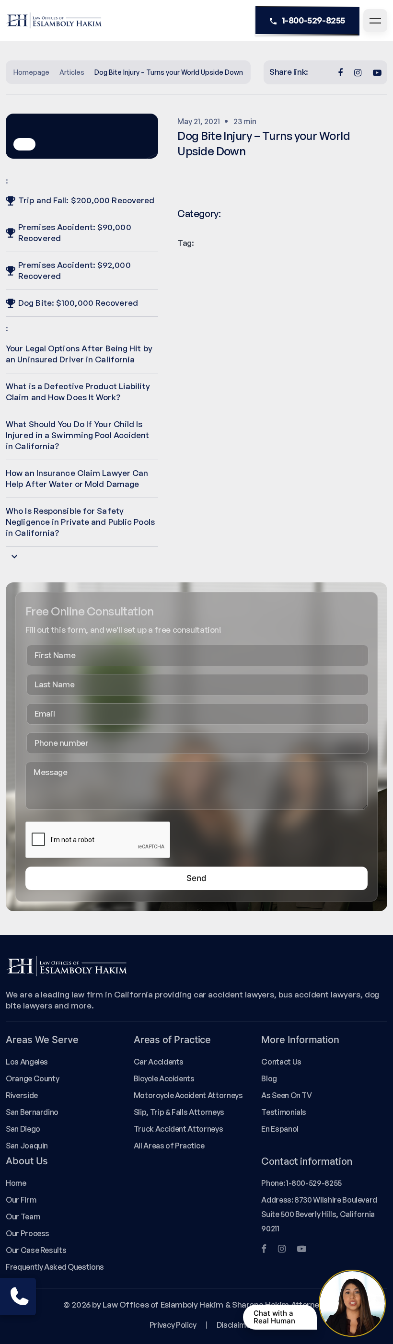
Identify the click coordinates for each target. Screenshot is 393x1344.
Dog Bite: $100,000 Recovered (78, 303)
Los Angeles (27, 1061)
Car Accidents (159, 1061)
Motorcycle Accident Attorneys (188, 1095)
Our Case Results (36, 1250)
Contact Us (281, 1061)
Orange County (32, 1078)
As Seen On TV (286, 1095)
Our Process (27, 1233)
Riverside (22, 1095)
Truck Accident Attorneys (178, 1129)
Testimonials (283, 1112)
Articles (71, 72)
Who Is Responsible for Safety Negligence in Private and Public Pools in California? (80, 522)
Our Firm (21, 1200)
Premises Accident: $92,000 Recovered (74, 270)
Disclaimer (235, 1325)
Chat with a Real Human (274, 1317)
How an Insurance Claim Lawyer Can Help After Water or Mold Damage (77, 478)
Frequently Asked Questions (55, 1267)
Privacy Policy (173, 1325)
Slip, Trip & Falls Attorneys (179, 1112)
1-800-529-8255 (313, 20)
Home (16, 1183)
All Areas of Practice (169, 1145)
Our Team (23, 1216)
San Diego (23, 1129)
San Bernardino (32, 1112)
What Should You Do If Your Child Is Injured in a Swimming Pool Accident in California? (78, 435)
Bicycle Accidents (164, 1078)
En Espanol (279, 1129)
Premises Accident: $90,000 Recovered (74, 232)
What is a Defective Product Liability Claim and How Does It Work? (78, 391)
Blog (269, 1078)
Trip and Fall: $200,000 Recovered (86, 200)
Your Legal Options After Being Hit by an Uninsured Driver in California (79, 353)
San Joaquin (27, 1145)
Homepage (31, 72)
